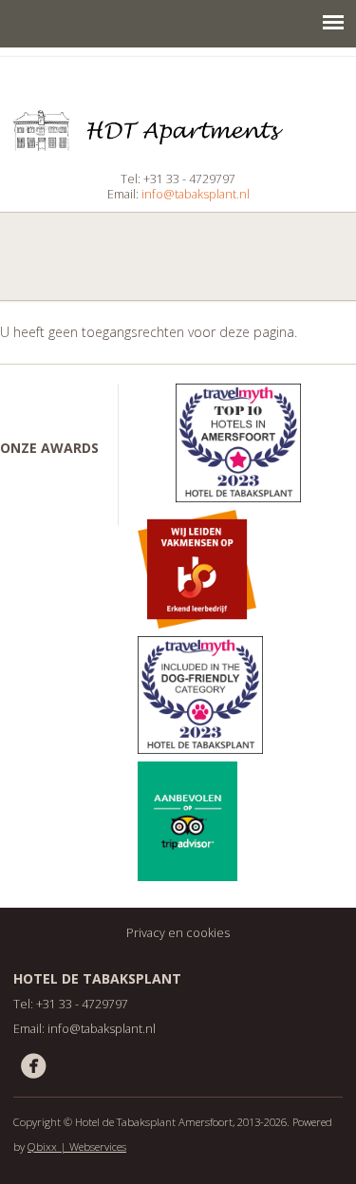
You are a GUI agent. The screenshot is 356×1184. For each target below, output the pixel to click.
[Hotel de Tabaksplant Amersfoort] (178, 146)
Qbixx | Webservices (77, 1146)
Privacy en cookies (178, 933)
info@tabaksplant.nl (195, 194)
